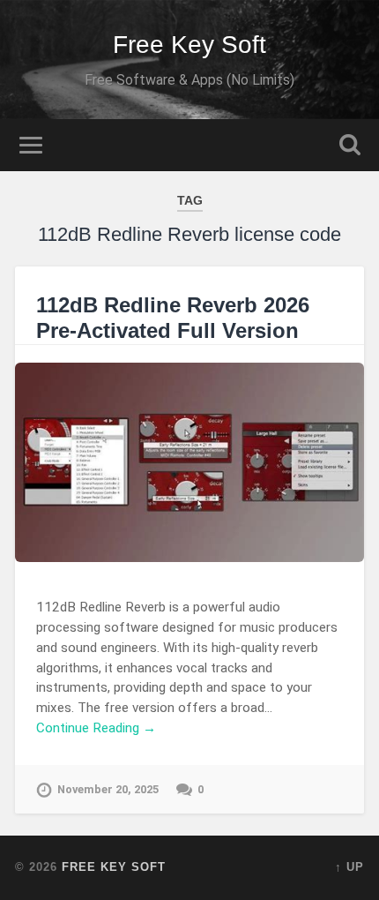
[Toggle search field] (349, 145)
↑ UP (349, 867)
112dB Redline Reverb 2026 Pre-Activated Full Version (172, 317)
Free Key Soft (189, 44)
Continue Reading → (96, 728)
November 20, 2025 (108, 789)
